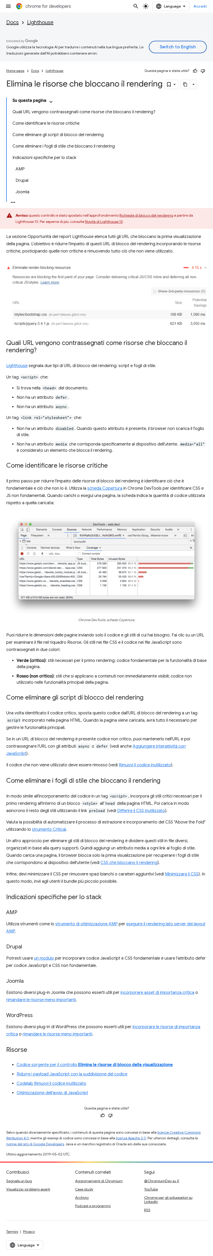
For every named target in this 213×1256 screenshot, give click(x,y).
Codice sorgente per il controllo (95, 1064)
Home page (15, 71)
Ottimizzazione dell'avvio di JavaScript (52, 1092)
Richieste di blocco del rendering (146, 215)
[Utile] (195, 71)
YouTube (151, 1189)
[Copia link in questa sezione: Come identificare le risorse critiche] (113, 466)
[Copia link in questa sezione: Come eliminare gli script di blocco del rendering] (148, 698)
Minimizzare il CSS (181, 874)
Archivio (82, 1197)
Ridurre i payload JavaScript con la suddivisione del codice (72, 1074)
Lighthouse (40, 22)
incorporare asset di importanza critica (157, 992)
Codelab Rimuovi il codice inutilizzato (51, 1083)
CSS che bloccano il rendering (129, 862)
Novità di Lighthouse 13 (104, 221)
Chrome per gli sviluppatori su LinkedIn (168, 1199)
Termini (12, 1232)
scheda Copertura (104, 488)
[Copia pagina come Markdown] (185, 84)
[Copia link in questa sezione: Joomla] (29, 981)
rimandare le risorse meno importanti (41, 999)
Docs (12, 22)
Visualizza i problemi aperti (28, 1189)
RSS (147, 1210)
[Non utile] (203, 71)
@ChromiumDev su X (161, 1181)
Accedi (200, 6)
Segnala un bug (19, 1181)
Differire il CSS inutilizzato (141, 810)
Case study (84, 1189)
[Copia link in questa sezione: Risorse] (32, 1050)
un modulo (44, 958)
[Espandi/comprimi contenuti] (51, 102)
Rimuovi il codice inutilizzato (145, 765)
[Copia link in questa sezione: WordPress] (38, 1016)
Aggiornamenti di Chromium (99, 1181)
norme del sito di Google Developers (35, 1144)
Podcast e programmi (93, 1206)
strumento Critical (49, 829)
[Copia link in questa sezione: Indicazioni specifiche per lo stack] (107, 897)
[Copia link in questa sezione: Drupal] (27, 947)
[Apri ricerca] (136, 6)
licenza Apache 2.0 (131, 1138)
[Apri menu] (8, 6)
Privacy (29, 1232)
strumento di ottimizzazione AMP (86, 924)
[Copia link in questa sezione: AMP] (22, 913)
